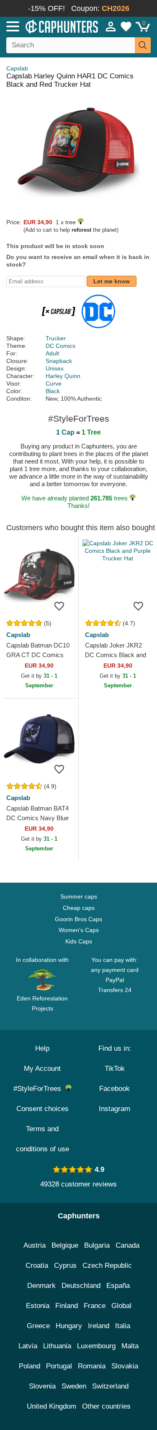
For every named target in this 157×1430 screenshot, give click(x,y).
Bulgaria (97, 1245)
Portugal (59, 1366)
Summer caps (78, 896)
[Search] (143, 45)
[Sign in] (110, 26)
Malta (130, 1346)
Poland (29, 1366)
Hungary (69, 1326)
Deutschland (81, 1286)
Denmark (41, 1286)
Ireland (98, 1326)
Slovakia (124, 1366)
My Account (42, 1068)
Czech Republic (107, 1265)
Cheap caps (79, 907)
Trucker (56, 338)
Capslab (17, 68)
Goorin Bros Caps (78, 919)
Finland (66, 1306)
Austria (34, 1245)
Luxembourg (96, 1346)
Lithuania (57, 1346)
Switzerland (110, 1386)
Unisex (55, 368)
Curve (54, 383)
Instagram (114, 1109)
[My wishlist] (126, 26)
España (118, 1286)
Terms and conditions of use (42, 1139)
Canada (127, 1245)
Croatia (37, 1265)
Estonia (37, 1306)
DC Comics (60, 345)
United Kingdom (51, 1406)
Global (121, 1306)
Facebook (114, 1089)
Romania (92, 1366)
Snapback (59, 361)
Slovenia (42, 1386)
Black (53, 391)
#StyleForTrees (39, 1089)
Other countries (106, 1406)
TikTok (115, 1068)
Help (42, 1048)
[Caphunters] (45, 26)
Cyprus (65, 1265)
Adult (52, 353)
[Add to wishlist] (59, 605)
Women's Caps (79, 930)
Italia (122, 1326)
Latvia (27, 1346)
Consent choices (42, 1109)
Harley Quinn (63, 376)
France (95, 1306)
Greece (38, 1326)
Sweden (74, 1386)
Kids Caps (78, 941)
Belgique (64, 1245)
